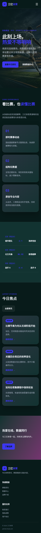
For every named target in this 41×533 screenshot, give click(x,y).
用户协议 (5, 516)
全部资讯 (8, 308)
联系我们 (5, 509)
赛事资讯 (5, 487)
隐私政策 (5, 513)
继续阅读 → (10, 339)
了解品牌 (8, 446)
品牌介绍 (5, 495)
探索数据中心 (27, 64)
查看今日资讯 (10, 64)
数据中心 (5, 491)
